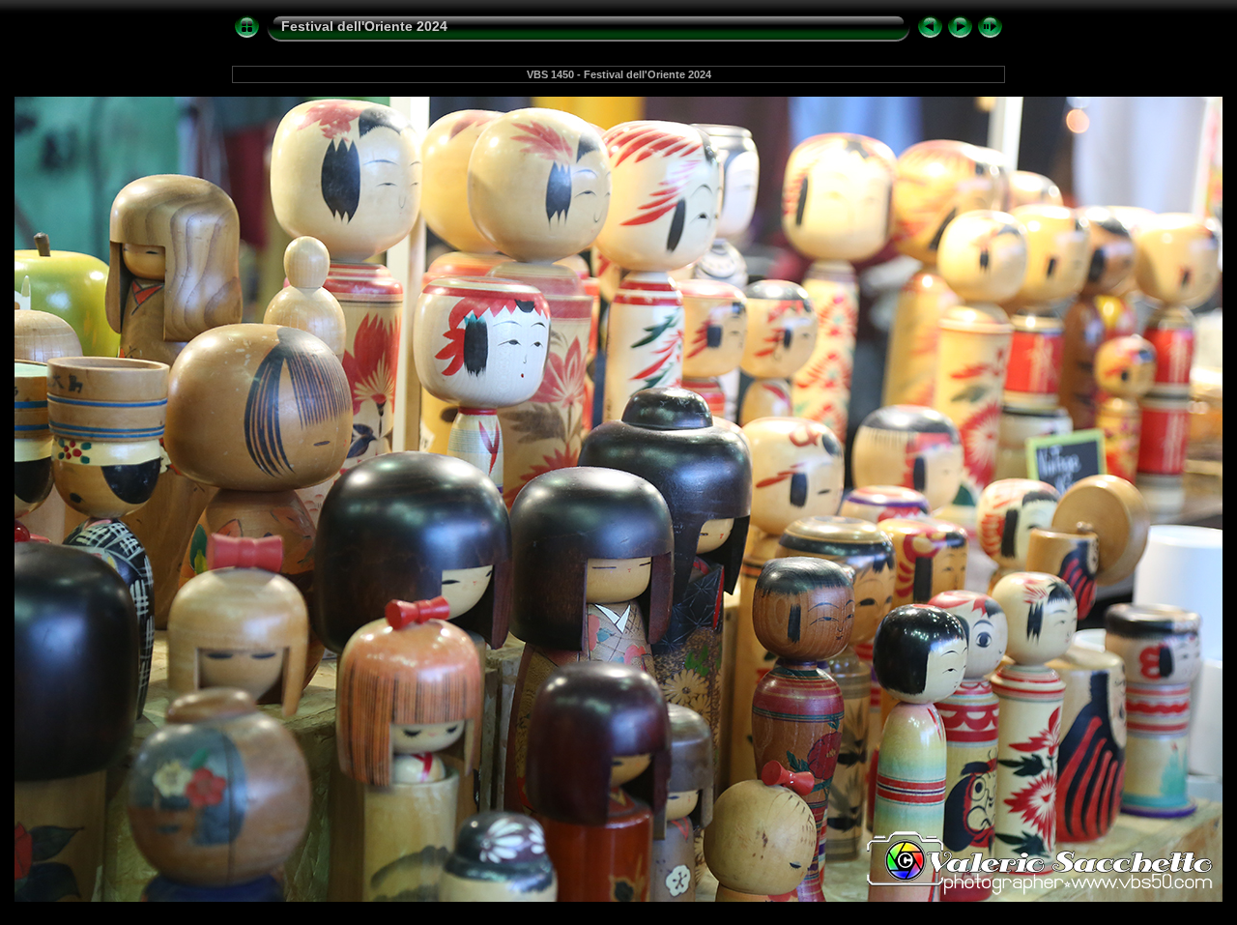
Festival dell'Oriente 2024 (364, 26)
